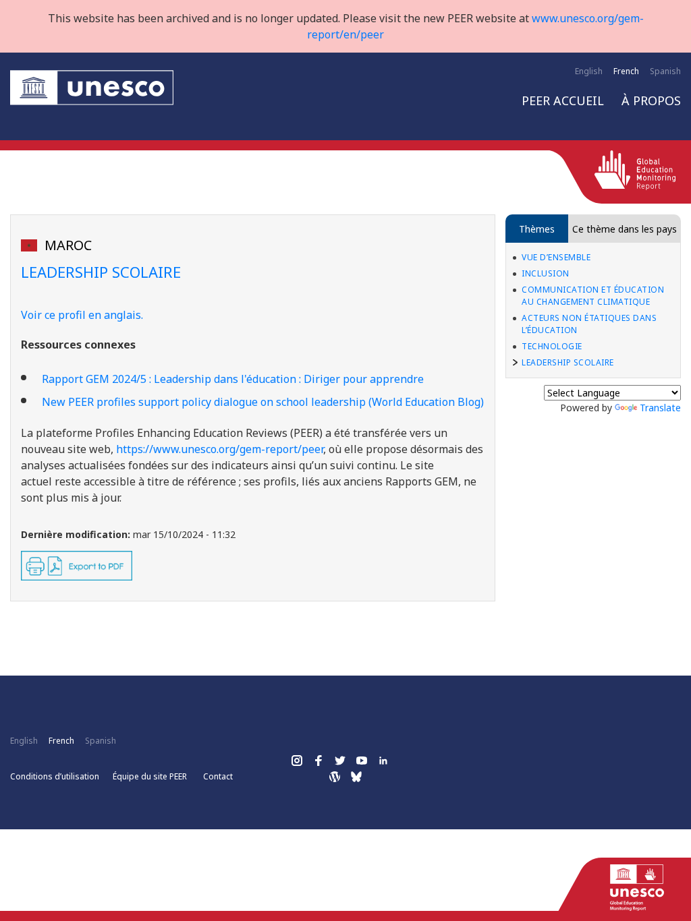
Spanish (665, 71)
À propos (651, 100)
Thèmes (537, 228)
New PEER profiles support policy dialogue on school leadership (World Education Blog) (263, 401)
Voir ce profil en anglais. (82, 314)
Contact (218, 776)
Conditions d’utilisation (54, 776)
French (626, 71)
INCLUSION (546, 273)
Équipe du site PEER (150, 776)
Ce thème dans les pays (624, 228)
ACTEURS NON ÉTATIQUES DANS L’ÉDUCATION (589, 324)
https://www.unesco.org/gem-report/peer (219, 449)
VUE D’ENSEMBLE (556, 257)
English (589, 71)
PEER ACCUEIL (563, 100)
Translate (660, 407)
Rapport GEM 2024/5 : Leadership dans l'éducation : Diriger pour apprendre (233, 379)
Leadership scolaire (568, 362)
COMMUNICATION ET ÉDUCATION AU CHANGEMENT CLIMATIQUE (593, 295)
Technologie (552, 346)
